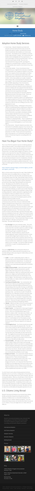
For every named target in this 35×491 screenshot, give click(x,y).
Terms (11, 488)
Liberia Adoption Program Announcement (14, 469)
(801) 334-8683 (18, 35)
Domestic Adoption (23, 4)
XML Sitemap (17, 488)
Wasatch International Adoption (13, 487)
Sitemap (24, 488)
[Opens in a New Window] (13, 1)
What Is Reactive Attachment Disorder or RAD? (15, 473)
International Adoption (12, 4)
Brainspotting (7, 477)
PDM (31, 488)
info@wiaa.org (27, 35)
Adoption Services (8, 433)
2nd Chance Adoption (17, 6)
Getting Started (7, 440)
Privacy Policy (5, 488)
